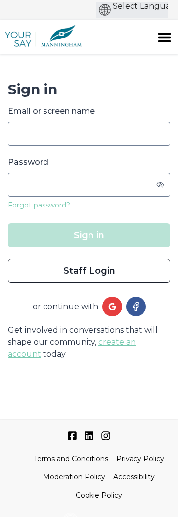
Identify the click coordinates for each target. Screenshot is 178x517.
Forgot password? (39, 205)
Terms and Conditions (71, 458)
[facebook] (136, 306)
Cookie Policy (99, 495)
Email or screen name (51, 111)
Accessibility (134, 476)
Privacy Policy (140, 458)
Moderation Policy (74, 476)
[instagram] (106, 436)
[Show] (160, 184)
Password (28, 162)
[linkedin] (89, 436)
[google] (112, 306)
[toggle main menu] (164, 37)
